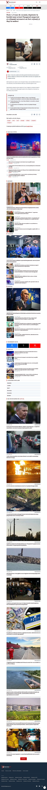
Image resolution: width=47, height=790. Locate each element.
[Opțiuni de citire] (44, 787)
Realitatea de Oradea (13, 779)
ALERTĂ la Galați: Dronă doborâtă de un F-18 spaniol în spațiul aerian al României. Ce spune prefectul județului (23, 544)
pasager (22, 120)
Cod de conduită (25, 770)
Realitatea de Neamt (26, 777)
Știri (11, 10)
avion (13, 120)
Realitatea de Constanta (41, 779)
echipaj (27, 120)
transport (9, 122)
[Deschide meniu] (39, 2)
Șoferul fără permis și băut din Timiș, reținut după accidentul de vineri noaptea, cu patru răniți (26, 318)
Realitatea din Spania (35, 781)
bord (18, 120)
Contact (2, 770)
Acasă (8, 10)
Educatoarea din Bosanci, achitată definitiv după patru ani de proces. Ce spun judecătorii (27, 329)
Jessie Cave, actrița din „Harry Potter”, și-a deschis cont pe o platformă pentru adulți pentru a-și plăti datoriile (27, 218)
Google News (29, 126)
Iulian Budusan (37, 454)
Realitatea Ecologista (18, 777)
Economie (10, 163)
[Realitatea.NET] (11, 2)
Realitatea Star (11, 777)
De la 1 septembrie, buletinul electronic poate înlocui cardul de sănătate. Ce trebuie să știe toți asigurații (26, 271)
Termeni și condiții (8, 770)
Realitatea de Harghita (32, 779)
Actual (14, 10)
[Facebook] (10, 8)
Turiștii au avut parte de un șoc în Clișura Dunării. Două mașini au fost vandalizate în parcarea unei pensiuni (23, 604)
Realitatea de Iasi (19, 781)
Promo (10, 176)
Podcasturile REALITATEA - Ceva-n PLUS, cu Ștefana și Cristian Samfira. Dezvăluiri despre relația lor (23, 175)
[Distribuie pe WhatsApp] (37, 64)
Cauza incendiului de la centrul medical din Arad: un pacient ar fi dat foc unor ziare (26, 352)
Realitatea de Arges (12, 781)
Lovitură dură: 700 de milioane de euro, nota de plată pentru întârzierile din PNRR (26, 363)
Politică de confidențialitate (17, 770)
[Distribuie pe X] (39, 64)
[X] (28, 8)
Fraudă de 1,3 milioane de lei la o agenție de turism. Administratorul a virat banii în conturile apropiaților (23, 633)
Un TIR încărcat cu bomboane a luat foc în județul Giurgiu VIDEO (23, 105)
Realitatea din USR (34, 777)
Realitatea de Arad (4, 781)
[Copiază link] (32, 64)
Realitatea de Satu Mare (27, 781)
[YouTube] (19, 8)
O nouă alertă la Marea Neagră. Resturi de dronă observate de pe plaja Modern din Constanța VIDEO (24, 108)
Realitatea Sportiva (4, 777)
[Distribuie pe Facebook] (34, 64)
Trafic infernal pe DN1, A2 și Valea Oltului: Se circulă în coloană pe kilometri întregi (24, 101)
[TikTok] (37, 8)
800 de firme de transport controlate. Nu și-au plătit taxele (22, 162)
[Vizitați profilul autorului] (8, 64)
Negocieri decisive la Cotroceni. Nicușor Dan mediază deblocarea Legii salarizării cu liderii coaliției (26, 369)
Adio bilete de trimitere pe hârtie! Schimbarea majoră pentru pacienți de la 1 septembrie (26, 266)
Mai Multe (23, 758)
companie (33, 120)
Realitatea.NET (13, 64)
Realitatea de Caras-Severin (22, 779)
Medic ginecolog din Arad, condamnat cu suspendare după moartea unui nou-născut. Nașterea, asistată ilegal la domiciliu (27, 324)
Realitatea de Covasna (5, 779)
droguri (8, 120)
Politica (10, 172)
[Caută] (36, 2)
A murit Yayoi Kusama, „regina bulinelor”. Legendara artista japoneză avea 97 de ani (26, 213)
